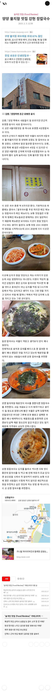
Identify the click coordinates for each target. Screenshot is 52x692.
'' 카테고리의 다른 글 (20, 585)
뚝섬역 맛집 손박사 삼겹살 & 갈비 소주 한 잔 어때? (25, 621)
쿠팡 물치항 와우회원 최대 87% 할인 (24, 36)
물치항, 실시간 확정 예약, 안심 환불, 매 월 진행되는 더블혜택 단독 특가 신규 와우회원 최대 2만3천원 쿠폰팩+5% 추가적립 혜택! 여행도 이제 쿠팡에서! (26, 41)
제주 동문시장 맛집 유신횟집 (12, 598)
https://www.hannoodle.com (18, 51)
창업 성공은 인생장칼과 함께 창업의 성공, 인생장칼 (17, 55)
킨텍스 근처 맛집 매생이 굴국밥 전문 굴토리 (17, 601)
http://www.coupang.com (16, 32)
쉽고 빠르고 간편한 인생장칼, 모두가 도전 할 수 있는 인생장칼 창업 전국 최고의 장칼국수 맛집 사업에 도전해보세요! (18, 60)
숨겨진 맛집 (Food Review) (26, 14)
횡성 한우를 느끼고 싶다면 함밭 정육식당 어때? (19, 595)
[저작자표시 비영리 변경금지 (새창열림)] (20, 579)
